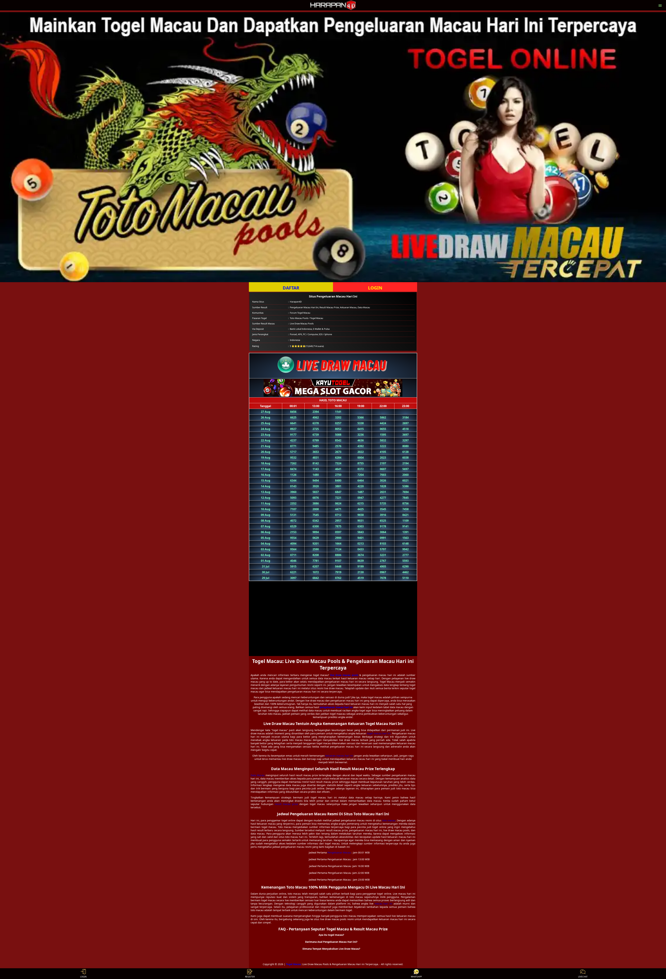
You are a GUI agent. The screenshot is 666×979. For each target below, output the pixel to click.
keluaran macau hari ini (339, 755)
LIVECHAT (583, 976)
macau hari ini (383, 903)
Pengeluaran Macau (339, 852)
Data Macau (258, 775)
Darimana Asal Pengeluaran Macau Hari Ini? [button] (331, 941)
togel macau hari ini (378, 733)
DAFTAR (291, 288)
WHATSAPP (416, 976)
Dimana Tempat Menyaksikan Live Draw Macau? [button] (331, 948)
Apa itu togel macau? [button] (331, 934)
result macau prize (286, 804)
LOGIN (375, 288)
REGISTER (250, 976)
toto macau (388, 820)
